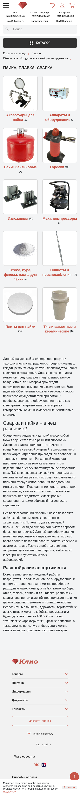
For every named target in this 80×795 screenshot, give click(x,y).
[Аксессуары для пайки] (20, 93)
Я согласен (69, 787)
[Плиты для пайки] (20, 304)
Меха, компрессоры (60, 218)
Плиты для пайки (20, 327)
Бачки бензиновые (20, 167)
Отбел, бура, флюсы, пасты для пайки (20, 274)
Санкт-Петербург (40, 12)
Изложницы (18, 218)
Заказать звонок (40, 720)
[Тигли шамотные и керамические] (59, 304)
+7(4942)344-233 (64, 16)
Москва (15, 12)
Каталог (42, 42)
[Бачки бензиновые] (20, 145)
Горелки (57, 167)
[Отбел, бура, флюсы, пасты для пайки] (20, 248)
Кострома (64, 12)
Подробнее (9, 791)
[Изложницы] (20, 196)
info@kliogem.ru (43, 733)
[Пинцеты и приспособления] (59, 248)
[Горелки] (59, 145)
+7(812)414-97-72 (40, 16)
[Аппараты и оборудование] (59, 93)
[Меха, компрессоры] (59, 196)
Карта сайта (43, 744)
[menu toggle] (6, 5)
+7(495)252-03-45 (15, 16)
